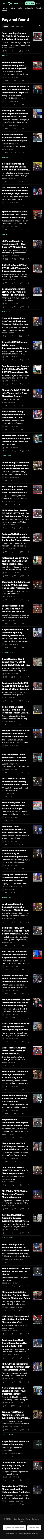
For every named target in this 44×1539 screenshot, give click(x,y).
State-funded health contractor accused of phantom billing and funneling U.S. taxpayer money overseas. (15, 1398)
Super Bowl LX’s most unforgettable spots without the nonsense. (15, 765)
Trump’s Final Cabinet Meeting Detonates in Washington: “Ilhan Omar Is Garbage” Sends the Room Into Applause (16, 1415)
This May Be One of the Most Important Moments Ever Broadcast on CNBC (15, 113)
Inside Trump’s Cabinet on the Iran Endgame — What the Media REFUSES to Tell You (15, 465)
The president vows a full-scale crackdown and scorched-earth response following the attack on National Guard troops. (15, 1496)
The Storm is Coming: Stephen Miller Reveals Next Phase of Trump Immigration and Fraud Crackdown (13, 414)
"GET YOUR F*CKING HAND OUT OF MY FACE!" (15, 299)
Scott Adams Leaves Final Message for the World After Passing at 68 (15, 1074)
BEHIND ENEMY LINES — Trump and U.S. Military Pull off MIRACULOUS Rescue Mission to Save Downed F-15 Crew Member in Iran (16, 438)
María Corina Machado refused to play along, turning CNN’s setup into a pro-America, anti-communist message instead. (16, 275)
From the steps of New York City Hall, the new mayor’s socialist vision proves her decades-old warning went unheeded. (15, 1225)
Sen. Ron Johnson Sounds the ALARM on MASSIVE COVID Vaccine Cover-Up (15, 369)
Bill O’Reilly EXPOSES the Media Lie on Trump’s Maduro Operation (15, 1194)
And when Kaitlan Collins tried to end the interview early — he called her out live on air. (15, 568)
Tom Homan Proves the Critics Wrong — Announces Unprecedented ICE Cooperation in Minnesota (16, 853)
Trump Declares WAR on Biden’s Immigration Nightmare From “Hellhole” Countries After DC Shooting (15, 1489)
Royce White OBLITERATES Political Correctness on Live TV (16, 1271)
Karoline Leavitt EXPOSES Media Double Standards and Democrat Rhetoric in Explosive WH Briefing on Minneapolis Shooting (15, 978)
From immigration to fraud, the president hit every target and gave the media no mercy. (15, 1010)
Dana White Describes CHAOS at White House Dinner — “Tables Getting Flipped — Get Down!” (15, 321)
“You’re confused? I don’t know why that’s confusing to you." (15, 1153)
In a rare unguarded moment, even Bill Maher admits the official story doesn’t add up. (14, 1302)
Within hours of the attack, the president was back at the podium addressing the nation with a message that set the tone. (16, 352)
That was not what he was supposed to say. (13, 1177)
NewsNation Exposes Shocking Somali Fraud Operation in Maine (14, 1391)
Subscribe (30, 3)
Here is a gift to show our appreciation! (12, 1448)
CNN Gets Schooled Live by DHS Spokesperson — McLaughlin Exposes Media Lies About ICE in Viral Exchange (16, 1026)
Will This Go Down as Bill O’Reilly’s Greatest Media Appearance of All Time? (14, 954)
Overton (11, 48)
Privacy (21, 1519)
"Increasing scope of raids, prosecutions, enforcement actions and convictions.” (13, 421)
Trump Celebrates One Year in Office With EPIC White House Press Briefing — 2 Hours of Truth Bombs (16, 1002)
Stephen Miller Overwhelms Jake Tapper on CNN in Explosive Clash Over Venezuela (15, 1122)
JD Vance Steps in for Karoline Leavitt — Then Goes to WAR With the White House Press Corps (15, 244)
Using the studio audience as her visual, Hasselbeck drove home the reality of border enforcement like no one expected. (16, 616)
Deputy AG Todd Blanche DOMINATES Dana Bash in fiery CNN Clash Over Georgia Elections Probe (15, 877)
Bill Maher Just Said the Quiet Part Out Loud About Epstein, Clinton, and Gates (16, 1295)
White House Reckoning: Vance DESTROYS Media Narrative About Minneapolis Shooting (14, 1098)
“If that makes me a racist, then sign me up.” (15, 1278)
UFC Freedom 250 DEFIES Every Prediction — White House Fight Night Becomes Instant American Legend (16, 190)
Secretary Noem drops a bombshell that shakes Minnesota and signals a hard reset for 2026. (16, 1422)
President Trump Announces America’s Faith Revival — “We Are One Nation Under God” (14, 829)
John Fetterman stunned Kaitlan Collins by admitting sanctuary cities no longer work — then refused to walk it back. (15, 938)
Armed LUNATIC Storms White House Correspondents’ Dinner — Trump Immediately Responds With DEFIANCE (15, 345)
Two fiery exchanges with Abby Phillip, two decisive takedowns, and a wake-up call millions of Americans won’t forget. (15, 1254)
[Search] (39, 26)
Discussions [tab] (20, 26)
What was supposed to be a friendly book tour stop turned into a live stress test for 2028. (15, 669)
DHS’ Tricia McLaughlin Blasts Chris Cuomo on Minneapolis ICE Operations (14, 1051)
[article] (22, 42)
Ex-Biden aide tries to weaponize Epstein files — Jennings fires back (15, 1350)
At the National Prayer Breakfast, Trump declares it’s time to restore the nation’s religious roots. (15, 836)
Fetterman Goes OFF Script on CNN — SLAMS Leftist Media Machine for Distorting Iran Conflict (15, 561)
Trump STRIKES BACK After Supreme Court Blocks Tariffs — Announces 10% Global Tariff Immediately (16, 733)
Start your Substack (15, 1527)
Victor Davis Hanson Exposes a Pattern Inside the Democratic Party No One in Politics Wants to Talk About (14, 137)
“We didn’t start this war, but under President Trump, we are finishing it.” (15, 639)
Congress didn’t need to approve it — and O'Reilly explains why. (15, 1201)
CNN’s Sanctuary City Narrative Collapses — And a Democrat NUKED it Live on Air (15, 931)
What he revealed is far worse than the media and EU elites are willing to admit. (15, 812)
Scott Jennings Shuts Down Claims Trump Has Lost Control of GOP (14, 1343)
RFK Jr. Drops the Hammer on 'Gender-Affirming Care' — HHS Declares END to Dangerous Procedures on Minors (16, 1367)
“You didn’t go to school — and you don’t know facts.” (15, 789)
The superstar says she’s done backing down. (14, 1326)
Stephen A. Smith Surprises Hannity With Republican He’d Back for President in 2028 (16, 585)
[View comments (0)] (12, 336)
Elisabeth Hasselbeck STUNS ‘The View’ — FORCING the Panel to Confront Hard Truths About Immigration (13, 609)
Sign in (39, 3)
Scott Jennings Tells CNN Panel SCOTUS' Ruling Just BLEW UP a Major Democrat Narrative (16, 686)
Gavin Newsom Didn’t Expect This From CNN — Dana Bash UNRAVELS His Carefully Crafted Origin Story (15, 662)
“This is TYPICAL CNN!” (11, 399)
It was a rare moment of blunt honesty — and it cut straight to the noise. (15, 544)
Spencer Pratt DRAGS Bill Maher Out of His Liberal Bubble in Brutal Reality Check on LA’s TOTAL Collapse (14, 214)
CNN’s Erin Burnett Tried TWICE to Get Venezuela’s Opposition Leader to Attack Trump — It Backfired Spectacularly (15, 268)
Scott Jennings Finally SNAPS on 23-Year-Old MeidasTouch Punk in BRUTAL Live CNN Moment (15, 292)
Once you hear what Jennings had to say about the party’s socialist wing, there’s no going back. (16, 43)
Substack (10, 1534)
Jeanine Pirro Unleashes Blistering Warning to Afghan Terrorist (14, 1465)
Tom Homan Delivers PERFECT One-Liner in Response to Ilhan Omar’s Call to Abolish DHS (15, 710)
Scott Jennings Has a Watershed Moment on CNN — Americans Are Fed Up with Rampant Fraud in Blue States (15, 1247)
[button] (4, 8)
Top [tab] (12, 26)
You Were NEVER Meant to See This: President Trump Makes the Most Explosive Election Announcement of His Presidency (16, 89)
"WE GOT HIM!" (8, 444)
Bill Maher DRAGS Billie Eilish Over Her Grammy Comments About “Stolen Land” (15, 781)
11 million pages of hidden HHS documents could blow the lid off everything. (16, 376)
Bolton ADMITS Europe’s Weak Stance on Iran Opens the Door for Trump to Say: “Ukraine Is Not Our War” (16, 537)
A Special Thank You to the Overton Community (15, 1443)
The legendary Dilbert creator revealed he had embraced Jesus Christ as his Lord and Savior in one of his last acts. (15, 1081)
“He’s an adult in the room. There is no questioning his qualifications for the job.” (16, 592)
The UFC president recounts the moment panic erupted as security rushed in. (15, 328)
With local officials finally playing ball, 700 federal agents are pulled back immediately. (16, 860)
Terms (28, 1519)
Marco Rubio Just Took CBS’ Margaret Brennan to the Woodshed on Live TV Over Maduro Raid (15, 1146)
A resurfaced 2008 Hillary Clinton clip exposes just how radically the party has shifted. (16, 914)
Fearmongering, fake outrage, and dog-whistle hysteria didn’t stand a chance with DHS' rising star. (15, 1034)
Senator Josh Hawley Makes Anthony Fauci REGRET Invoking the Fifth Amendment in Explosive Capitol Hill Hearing (15, 65)
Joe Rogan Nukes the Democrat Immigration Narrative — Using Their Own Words (14, 907)
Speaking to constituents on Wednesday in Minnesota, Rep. (15, 717)
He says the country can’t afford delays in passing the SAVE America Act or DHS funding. (15, 520)
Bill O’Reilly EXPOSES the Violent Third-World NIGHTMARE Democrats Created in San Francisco (15, 489)
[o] (38, 36)
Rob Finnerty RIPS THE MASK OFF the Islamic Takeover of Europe (13, 805)
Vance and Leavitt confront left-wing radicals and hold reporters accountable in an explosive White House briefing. (15, 1105)
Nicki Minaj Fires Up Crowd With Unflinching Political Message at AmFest (15, 1319)
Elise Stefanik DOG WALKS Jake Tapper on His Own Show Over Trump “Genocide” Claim (15, 393)
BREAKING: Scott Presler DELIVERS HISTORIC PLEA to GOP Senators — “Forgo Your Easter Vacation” (15, 513)
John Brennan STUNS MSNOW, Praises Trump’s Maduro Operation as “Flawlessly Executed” (15, 1170)
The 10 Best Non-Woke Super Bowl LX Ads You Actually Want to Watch (14, 757)
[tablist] (14, 26)
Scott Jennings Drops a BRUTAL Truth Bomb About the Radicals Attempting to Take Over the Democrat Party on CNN (16, 36)
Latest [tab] (5, 26)
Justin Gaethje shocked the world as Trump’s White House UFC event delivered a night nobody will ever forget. (16, 197)
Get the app (34, 1527)
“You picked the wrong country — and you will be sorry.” (16, 1472)
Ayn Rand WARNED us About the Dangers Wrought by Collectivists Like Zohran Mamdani (15, 1218)
